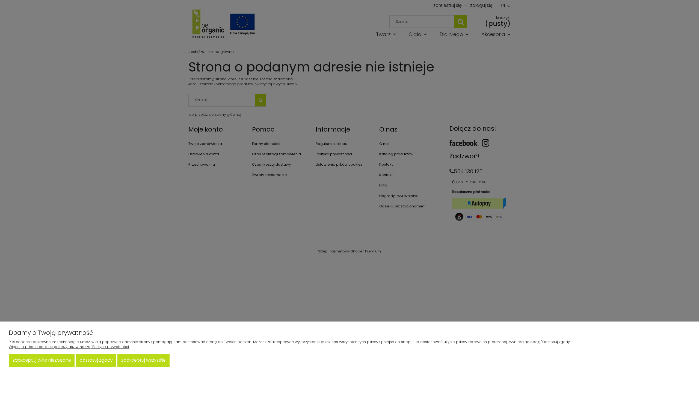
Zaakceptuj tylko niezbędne (42, 360)
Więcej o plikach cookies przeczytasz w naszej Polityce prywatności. (69, 346)
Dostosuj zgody (96, 360)
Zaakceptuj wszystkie (143, 360)
